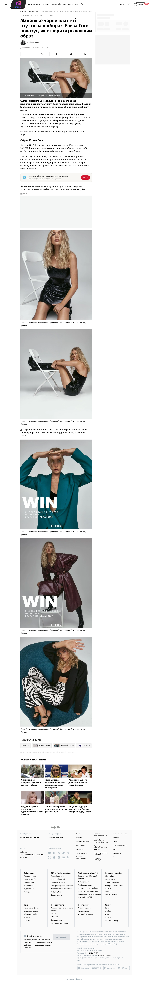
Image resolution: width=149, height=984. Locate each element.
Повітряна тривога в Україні (62, 886)
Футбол (108, 911)
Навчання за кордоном (60, 923)
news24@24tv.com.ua (29, 837)
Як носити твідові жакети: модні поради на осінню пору (53, 133)
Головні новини (30, 876)
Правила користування (81, 857)
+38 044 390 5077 (56, 837)
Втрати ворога (56, 895)
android (83, 968)
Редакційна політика (83, 841)
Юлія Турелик (33, 42)
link (49, 853)
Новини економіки (113, 873)
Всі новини (29, 873)
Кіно (26, 905)
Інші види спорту (111, 921)
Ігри (114, 857)
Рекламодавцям (81, 853)
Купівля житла (83, 911)
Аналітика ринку (84, 908)
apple (96, 968)
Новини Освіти (57, 905)
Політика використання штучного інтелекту (101, 841)
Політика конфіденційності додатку (100, 847)
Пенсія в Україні (111, 894)
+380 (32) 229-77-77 (91, 953)
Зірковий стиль (58, 4)
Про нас (78, 834)
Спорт (107, 905)
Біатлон (108, 917)
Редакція (79, 838)
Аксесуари (73, 4)
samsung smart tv (123, 968)
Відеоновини (29, 886)
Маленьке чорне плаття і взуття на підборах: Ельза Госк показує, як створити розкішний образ (66, 11)
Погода (27, 892)
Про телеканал (81, 845)
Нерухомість (84, 905)
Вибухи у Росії (56, 892)
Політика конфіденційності (100, 834)
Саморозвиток (56, 920)
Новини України (30, 879)
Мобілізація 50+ (84, 882)
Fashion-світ (34, 4)
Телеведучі (79, 849)
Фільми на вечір (30, 914)
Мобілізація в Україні (88, 873)
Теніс (107, 914)
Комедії (27, 917)
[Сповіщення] (129, 4)
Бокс (107, 908)
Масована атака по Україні (61, 889)
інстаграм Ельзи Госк (38, 48)
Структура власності (120, 845)
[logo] (18, 4)
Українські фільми (31, 911)
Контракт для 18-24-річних (88, 888)
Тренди (45, 4)
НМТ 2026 (54, 917)
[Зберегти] (85, 54)
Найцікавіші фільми (31, 908)
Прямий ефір (29, 882)
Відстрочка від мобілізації (88, 891)
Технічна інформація (120, 834)
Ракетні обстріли (57, 876)
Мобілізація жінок (85, 885)
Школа (53, 914)
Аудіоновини (29, 889)
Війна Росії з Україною (61, 873)
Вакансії (115, 841)
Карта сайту (117, 853)
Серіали (27, 921)
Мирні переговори (58, 882)
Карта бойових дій (58, 879)
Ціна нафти (109, 876)
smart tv (109, 968)
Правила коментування (99, 859)
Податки (108, 891)
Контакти (116, 838)
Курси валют (110, 879)
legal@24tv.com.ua (104, 955)
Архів (114, 849)
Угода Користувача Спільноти (101, 853)
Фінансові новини (112, 882)
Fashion (23, 11)
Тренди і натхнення (85, 914)
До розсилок (61, 937)
